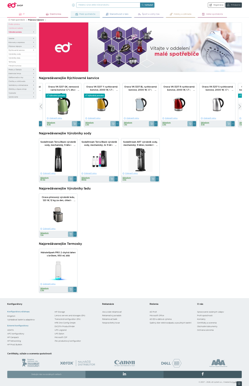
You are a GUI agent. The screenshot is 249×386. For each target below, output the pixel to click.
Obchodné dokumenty (207, 326)
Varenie (11, 38)
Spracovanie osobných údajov (210, 312)
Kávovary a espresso (17, 42)
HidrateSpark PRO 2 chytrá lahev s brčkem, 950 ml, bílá (58, 254)
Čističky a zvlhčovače (17, 81)
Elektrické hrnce (15, 73)
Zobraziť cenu (55, 118)
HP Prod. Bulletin (14, 345)
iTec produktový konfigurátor (68, 341)
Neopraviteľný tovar (111, 323)
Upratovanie (13, 97)
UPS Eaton (59, 334)
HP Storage (60, 312)
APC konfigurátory (15, 334)
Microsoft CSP (61, 337)
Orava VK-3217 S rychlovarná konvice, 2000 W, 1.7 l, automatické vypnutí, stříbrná (217, 90)
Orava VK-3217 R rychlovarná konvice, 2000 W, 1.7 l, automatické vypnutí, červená (179, 90)
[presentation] (41, 106)
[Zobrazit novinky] (239, 383)
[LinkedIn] (124, 374)
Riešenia (154, 304)
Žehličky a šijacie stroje (17, 89)
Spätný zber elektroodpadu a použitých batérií (170, 323)
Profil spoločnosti (205, 316)
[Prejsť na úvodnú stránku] (15, 5)
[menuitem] (29, 316)
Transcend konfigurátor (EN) (68, 319)
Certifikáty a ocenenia (207, 323)
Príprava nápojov (15, 46)
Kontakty (201, 319)
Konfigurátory (14, 304)
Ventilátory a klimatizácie (18, 85)
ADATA (10, 330)
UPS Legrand (60, 330)
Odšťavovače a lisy (16, 77)
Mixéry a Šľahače (15, 69)
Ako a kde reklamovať (112, 312)
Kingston (11, 316)
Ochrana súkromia (205, 330)
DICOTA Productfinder (65, 326)
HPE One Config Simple (65, 323)
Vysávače (12, 93)
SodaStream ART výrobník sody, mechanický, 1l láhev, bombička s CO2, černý (140, 145)
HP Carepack (13, 337)
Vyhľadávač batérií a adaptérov (21, 320)
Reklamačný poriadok (111, 316)
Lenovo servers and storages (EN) (70, 316)
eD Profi (153, 312)
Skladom (51, 124)
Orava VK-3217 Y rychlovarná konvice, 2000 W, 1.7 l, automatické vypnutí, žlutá (101, 90)
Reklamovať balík (109, 319)
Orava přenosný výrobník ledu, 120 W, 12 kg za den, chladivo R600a (58, 200)
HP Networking (14, 341)
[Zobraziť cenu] (74, 123)
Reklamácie (108, 304)
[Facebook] (203, 374)
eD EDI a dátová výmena (161, 319)
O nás (200, 304)
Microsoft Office (157, 316)
